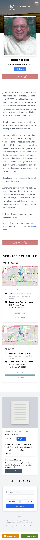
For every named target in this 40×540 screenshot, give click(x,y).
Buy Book (21, 439)
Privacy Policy (14, 522)
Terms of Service (25, 522)
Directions (20, 313)
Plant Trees (20, 318)
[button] (20, 274)
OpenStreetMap (22, 526)
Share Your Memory (13, 471)
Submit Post (20, 506)
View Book (10, 439)
